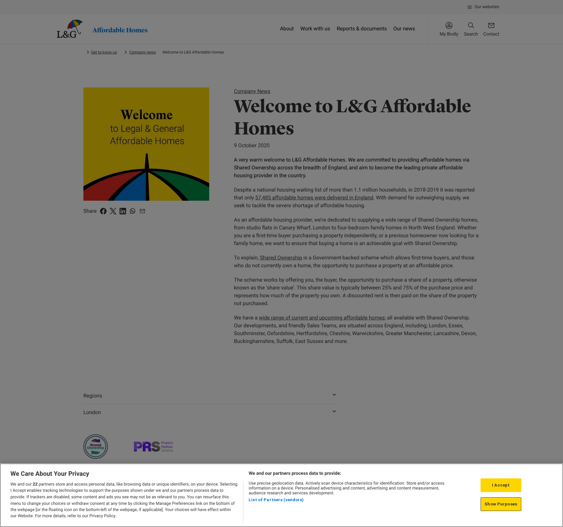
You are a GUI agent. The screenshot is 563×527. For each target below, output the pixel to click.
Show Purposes (500, 504)
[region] (281, 495)
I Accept (501, 485)
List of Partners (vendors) (276, 499)
